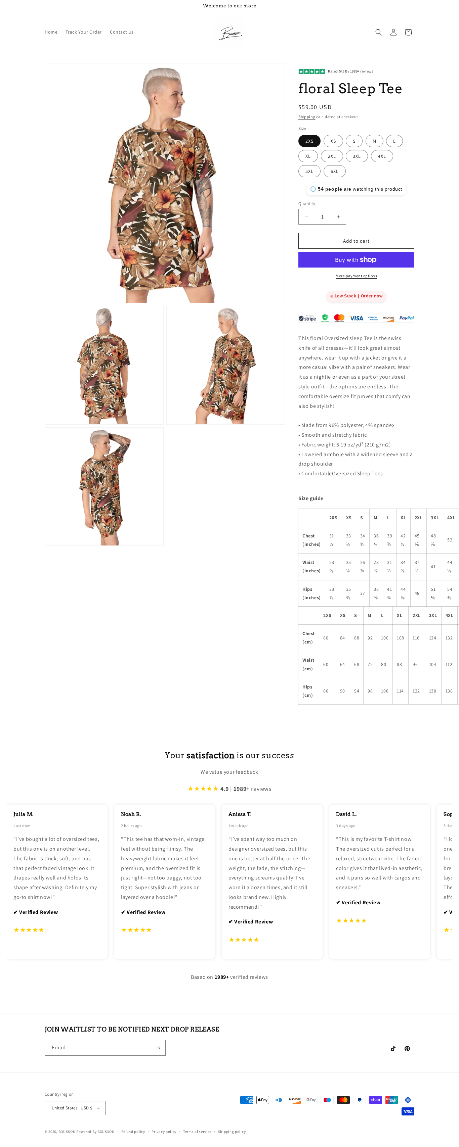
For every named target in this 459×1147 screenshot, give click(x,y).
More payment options (356, 275)
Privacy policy (164, 1131)
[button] (378, 32)
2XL (332, 156)
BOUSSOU (67, 1131)
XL (308, 156)
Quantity (306, 203)
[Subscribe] (158, 1048)
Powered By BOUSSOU (95, 1131)
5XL (309, 171)
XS (333, 141)
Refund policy (133, 1131)
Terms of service (197, 1131)
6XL (335, 171)
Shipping (307, 116)
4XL (382, 156)
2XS (309, 141)
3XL (357, 156)
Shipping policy (232, 1131)
